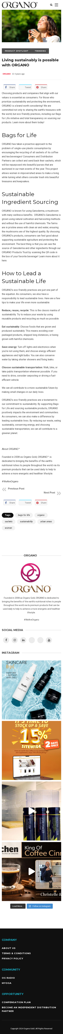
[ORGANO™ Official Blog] (20, 9)
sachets (8, 521)
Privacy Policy (12, 958)
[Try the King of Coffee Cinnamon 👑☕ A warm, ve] (31, 871)
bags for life (24, 515)
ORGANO (7, 74)
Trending (40, 51)
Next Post (49, 492)
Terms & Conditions (16, 953)
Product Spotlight (16, 51)
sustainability (26, 521)
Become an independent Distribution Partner (29, 1009)
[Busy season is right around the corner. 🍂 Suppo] (31, 810)
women (8, 528)
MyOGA (6, 983)
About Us (9, 948)
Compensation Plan (16, 1002)
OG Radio (8, 978)
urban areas (46, 521)
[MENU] (56, 5)
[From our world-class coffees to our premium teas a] (31, 750)
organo (40, 515)
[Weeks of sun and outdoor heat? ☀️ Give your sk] (31, 689)
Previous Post (16, 488)
